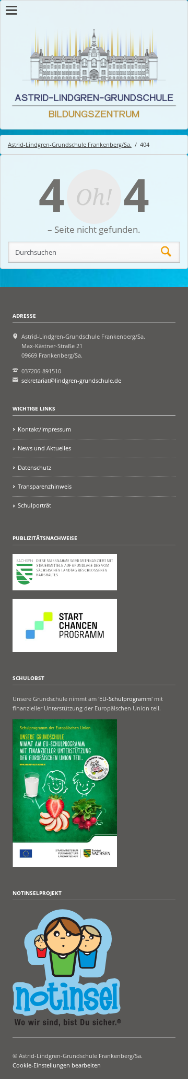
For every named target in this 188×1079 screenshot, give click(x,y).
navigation (11, 10)
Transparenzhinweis (45, 486)
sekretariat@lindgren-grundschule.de (71, 380)
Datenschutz (34, 467)
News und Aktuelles (44, 448)
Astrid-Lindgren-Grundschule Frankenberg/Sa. (70, 144)
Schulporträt (34, 505)
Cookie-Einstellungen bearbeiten (57, 1065)
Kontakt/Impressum (44, 429)
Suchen (166, 252)
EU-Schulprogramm (125, 699)
